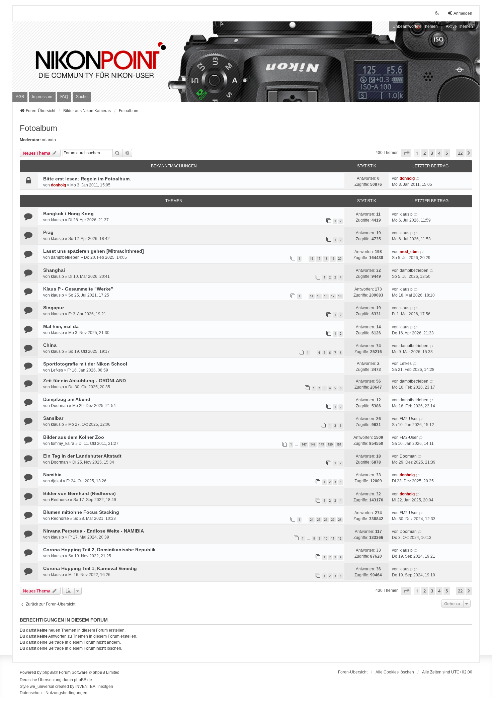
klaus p (57, 220)
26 (325, 519)
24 (311, 519)
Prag (48, 232)
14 (311, 296)
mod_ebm (409, 251)
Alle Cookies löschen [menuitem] (395, 672)
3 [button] (432, 153)
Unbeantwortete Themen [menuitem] (415, 26)
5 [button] (446, 153)
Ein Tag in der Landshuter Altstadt (82, 456)
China (50, 345)
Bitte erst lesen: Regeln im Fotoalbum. (87, 178)
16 (311, 258)
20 (339, 258)
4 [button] (439, 153)
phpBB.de (83, 679)
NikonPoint (61, 54)
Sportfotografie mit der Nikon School (85, 364)
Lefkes (57, 370)
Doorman (59, 405)
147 (304, 444)
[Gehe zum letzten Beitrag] (418, 178)
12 (339, 538)
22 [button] (460, 153)
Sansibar (53, 418)
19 (332, 258)
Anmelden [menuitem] (463, 13)
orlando (49, 140)
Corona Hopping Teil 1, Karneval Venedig (90, 568)
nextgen (105, 686)
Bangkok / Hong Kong (68, 213)
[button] (406, 153)
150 (330, 444)
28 (339, 519)
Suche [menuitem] (82, 96)
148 (312, 444)
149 (321, 444)
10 (325, 538)
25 (318, 519)
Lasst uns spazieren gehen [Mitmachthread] (93, 251)
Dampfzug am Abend (66, 399)
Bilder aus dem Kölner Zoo (73, 437)
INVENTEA (85, 686)
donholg (58, 185)
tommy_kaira (62, 443)
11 (332, 538)
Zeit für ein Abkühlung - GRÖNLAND (84, 380)
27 (332, 519)
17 (318, 258)
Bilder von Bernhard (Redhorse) (79, 493)
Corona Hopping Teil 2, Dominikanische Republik (99, 549)
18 (325, 258)
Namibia (52, 474)
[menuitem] (19, 97)
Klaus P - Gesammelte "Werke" (78, 289)
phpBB (49, 672)
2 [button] (424, 153)
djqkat (56, 481)
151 (338, 444)
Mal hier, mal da (61, 326)
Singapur (53, 307)
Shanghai (54, 270)
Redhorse (60, 499)
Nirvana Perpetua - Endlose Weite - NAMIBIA (93, 531)
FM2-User (409, 418)
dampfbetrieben (65, 257)
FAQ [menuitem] (64, 96)
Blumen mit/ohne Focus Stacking (81, 512)
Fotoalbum (38, 128)
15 (318, 296)
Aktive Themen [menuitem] (459, 26)
